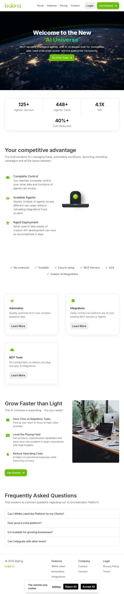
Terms (106, 571)
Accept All (89, 586)
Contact (75, 5)
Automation (58, 571)
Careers (83, 571)
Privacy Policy (111, 566)
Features (52, 5)
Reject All (71, 586)
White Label (58, 566)
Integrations (58, 576)
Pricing (63, 5)
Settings (56, 586)
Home (40, 5)
